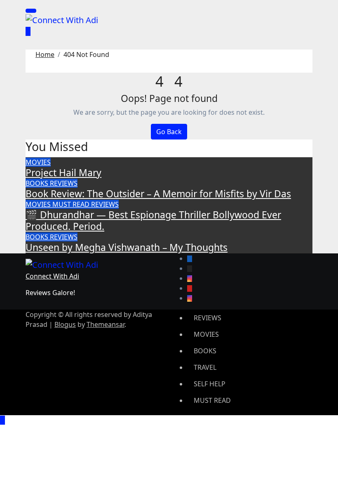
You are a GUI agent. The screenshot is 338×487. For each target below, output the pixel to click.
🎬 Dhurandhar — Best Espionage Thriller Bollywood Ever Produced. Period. (153, 220)
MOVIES (38, 162)
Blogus (65, 324)
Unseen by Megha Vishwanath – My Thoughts (127, 247)
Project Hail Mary (63, 172)
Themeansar (105, 324)
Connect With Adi (52, 276)
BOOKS (38, 183)
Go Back (169, 131)
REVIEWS (63, 183)
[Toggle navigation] (31, 11)
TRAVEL (205, 367)
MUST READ (71, 204)
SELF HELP (209, 383)
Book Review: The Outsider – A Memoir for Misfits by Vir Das (158, 193)
